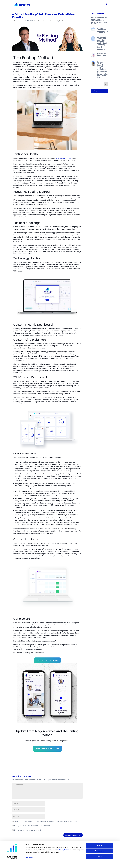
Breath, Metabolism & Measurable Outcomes (102, 30)
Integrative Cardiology (101, 54)
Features (46, 21)
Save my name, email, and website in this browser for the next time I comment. (46, 821)
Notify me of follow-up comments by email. (32, 826)
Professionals (54, 21)
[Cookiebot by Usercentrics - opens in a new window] (12, 857)
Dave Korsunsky (19, 21)
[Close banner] (117, 843)
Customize (98, 851)
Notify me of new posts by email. (27, 830)
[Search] (106, 84)
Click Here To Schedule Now (47, 660)
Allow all (99, 845)
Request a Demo (99, 91)
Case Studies (38, 21)
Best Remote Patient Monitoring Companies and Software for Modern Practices (99, 21)
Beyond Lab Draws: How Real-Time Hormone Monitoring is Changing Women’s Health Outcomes (102, 43)
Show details (29, 857)
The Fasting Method (63, 158)
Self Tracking (63, 21)
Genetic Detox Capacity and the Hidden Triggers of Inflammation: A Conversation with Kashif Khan (102, 69)
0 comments (73, 21)
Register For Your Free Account (47, 749)
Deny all (99, 856)
